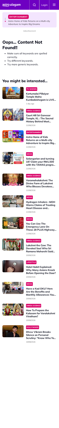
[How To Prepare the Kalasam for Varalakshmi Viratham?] (13, 310)
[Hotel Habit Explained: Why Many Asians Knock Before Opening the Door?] (13, 266)
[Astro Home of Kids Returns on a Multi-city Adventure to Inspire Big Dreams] (13, 136)
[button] (5, 18)
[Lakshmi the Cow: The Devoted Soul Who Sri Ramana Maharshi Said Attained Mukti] (13, 245)
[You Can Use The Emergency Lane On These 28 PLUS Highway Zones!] (13, 223)
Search (34, 5)
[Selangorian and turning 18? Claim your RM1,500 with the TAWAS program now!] (13, 158)
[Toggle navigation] (54, 5)
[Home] (11, 5)
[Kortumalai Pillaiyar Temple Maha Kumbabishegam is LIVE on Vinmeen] (13, 93)
